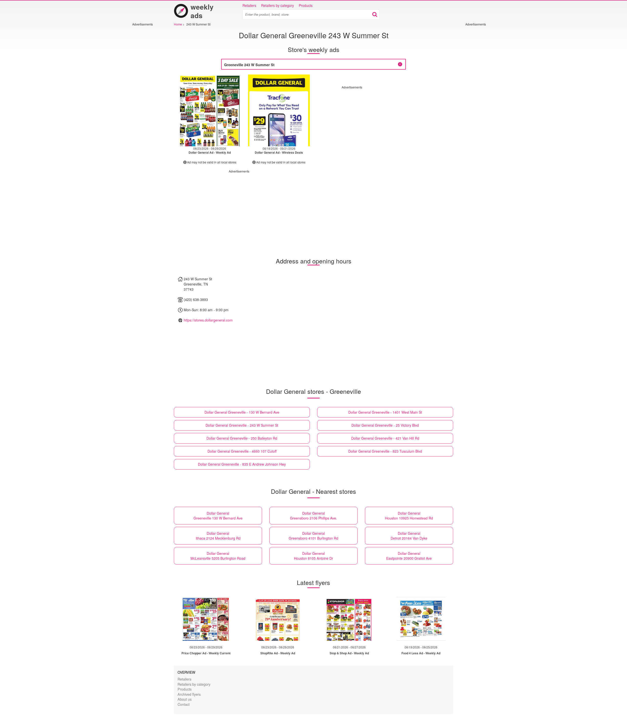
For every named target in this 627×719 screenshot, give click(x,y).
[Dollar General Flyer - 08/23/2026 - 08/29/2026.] (210, 110)
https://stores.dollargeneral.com (208, 320)
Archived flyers (189, 694)
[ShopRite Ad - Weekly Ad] (277, 619)
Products (306, 5)
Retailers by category (277, 5)
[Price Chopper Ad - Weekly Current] (205, 619)
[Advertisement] (147, 99)
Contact (184, 704)
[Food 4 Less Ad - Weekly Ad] (421, 619)
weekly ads (202, 11)
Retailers (249, 5)
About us (185, 699)
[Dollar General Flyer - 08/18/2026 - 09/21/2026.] (279, 110)
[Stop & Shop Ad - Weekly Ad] (349, 619)
